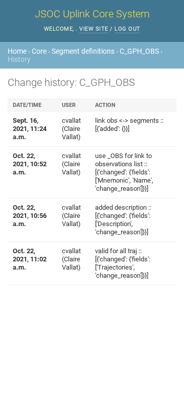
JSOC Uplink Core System (92, 14)
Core (39, 51)
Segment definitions (83, 51)
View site (93, 29)
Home (17, 51)
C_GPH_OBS (139, 51)
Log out (127, 29)
